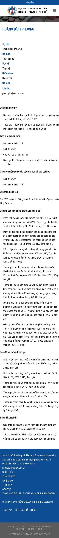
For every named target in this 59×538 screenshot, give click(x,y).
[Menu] (55, 10)
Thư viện (7, 484)
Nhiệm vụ (7, 480)
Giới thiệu (8, 471)
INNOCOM (45, 533)
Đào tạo (6, 489)
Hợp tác (30, 529)
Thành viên (8, 476)
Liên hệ (40, 529)
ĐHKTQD (11, 527)
